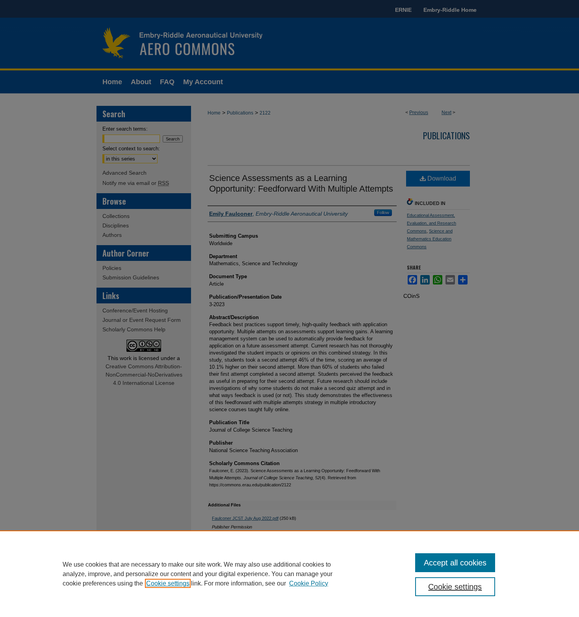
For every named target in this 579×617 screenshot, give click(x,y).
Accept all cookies (455, 562)
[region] (289, 573)
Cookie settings (167, 583)
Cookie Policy (308, 583)
